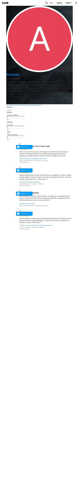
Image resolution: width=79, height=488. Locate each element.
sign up (68, 3)
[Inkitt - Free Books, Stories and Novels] (5, 3)
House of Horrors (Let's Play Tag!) (34, 146)
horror (21, 160)
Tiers (9, 132)
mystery (26, 160)
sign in (59, 3)
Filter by (10, 122)
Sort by (9, 112)
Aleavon (12, 74)
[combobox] (15, 117)
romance (21, 184)
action (21, 205)
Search (9, 107)
